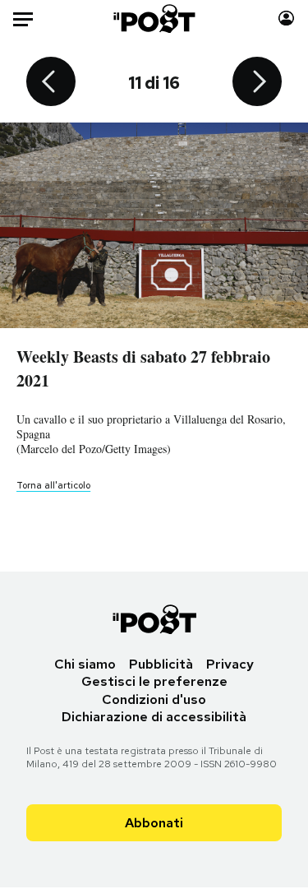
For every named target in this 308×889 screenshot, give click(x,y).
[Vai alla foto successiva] (257, 83)
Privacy (230, 664)
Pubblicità (161, 664)
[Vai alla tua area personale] (286, 18)
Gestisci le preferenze (154, 681)
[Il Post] (153, 18)
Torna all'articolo (53, 485)
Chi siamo (85, 664)
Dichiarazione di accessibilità (154, 716)
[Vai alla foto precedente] (51, 83)
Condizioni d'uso (154, 699)
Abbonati (154, 822)
